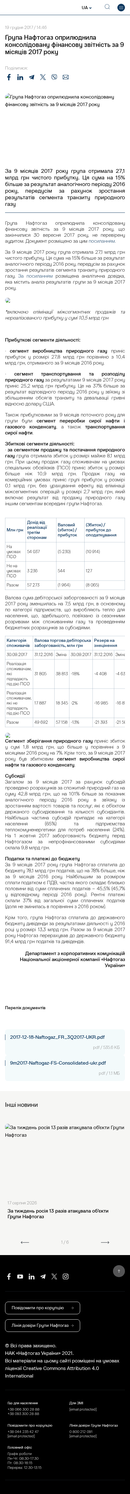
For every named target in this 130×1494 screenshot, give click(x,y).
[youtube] (20, 1276)
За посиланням (35, 276)
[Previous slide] (25, 1242)
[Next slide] (105, 1242)
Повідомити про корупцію (38, 1307)
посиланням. (102, 241)
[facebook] (9, 1276)
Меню (121, 7)
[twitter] (54, 1276)
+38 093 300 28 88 (23, 1414)
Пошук (106, 7)
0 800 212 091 (80, 1431)
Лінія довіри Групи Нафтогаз (40, 1325)
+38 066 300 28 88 (23, 1409)
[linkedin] (31, 1276)
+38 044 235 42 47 (23, 1431)
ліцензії (14, 1368)
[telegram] (43, 1276)
